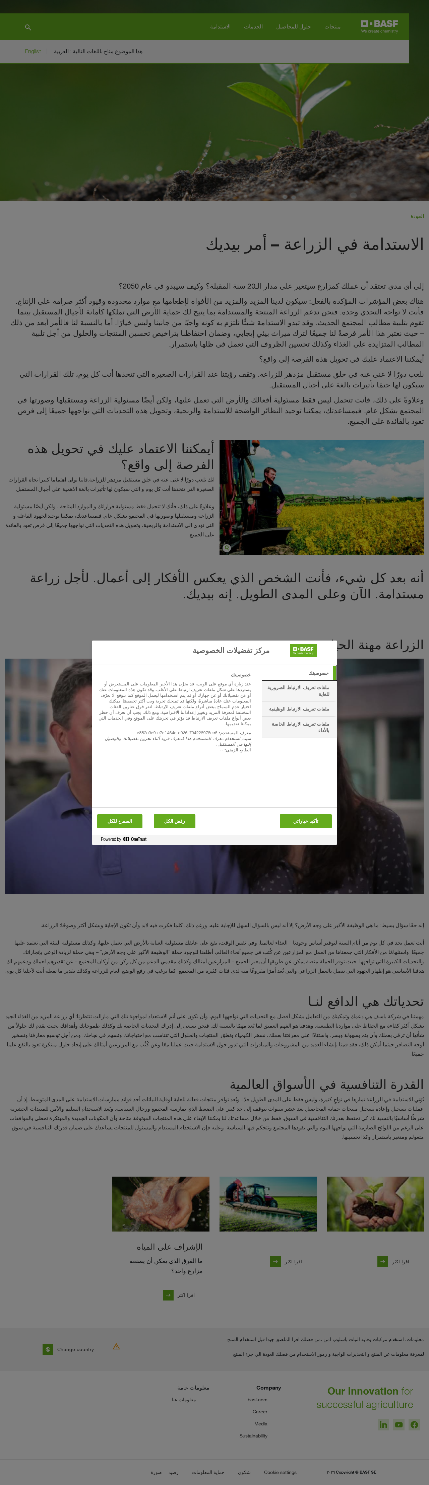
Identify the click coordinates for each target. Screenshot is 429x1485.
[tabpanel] (174, 716)
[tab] (299, 673)
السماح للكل (120, 821)
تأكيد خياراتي (305, 821)
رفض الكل (174, 821)
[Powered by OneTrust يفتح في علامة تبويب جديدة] (121, 840)
